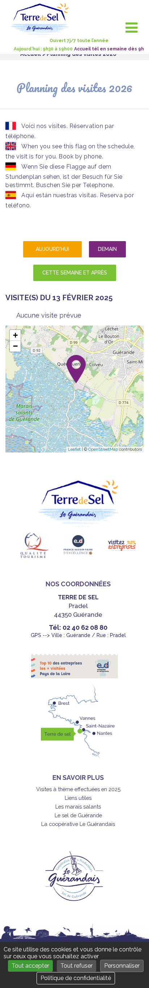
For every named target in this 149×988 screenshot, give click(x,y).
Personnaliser (122, 965)
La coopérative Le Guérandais (78, 824)
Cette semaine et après (74, 273)
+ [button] (15, 335)
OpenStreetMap (103, 449)
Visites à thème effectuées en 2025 (78, 789)
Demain (107, 249)
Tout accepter (30, 965)
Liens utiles (78, 798)
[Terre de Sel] (42, 33)
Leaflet (74, 449)
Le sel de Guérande (78, 815)
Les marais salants (78, 806)
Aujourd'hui (52, 249)
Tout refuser (76, 965)
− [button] (15, 346)
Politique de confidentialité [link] (76, 978)
